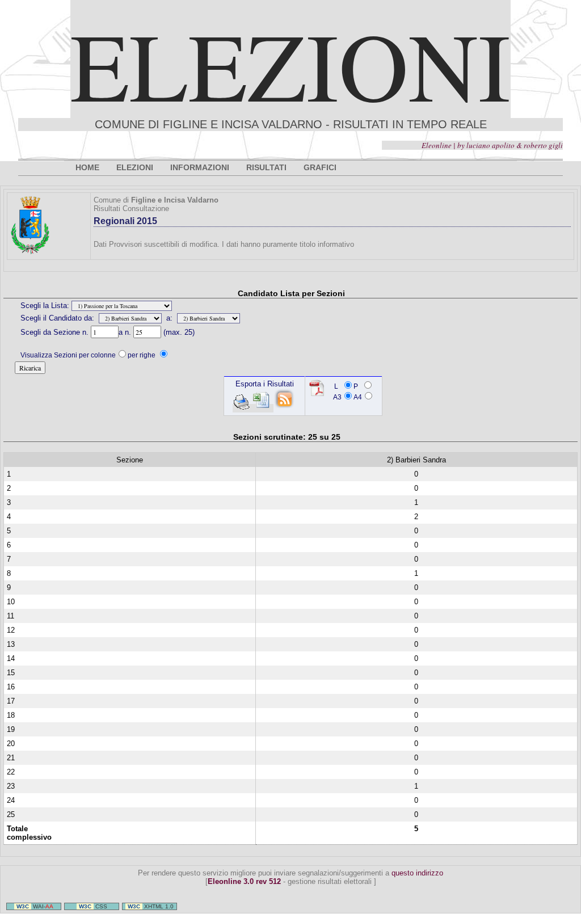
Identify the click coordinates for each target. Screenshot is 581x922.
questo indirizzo (417, 873)
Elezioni (290, 64)
